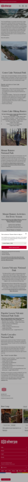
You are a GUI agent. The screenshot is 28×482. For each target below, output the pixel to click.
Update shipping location (14, 247)
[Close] (26, 233)
